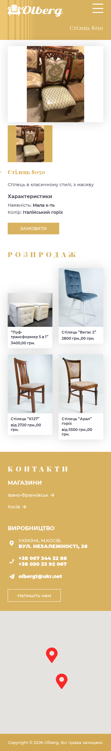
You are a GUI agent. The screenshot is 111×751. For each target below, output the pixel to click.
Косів (14, 507)
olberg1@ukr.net (40, 576)
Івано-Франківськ (28, 495)
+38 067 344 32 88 (42, 558)
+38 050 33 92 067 (42, 564)
